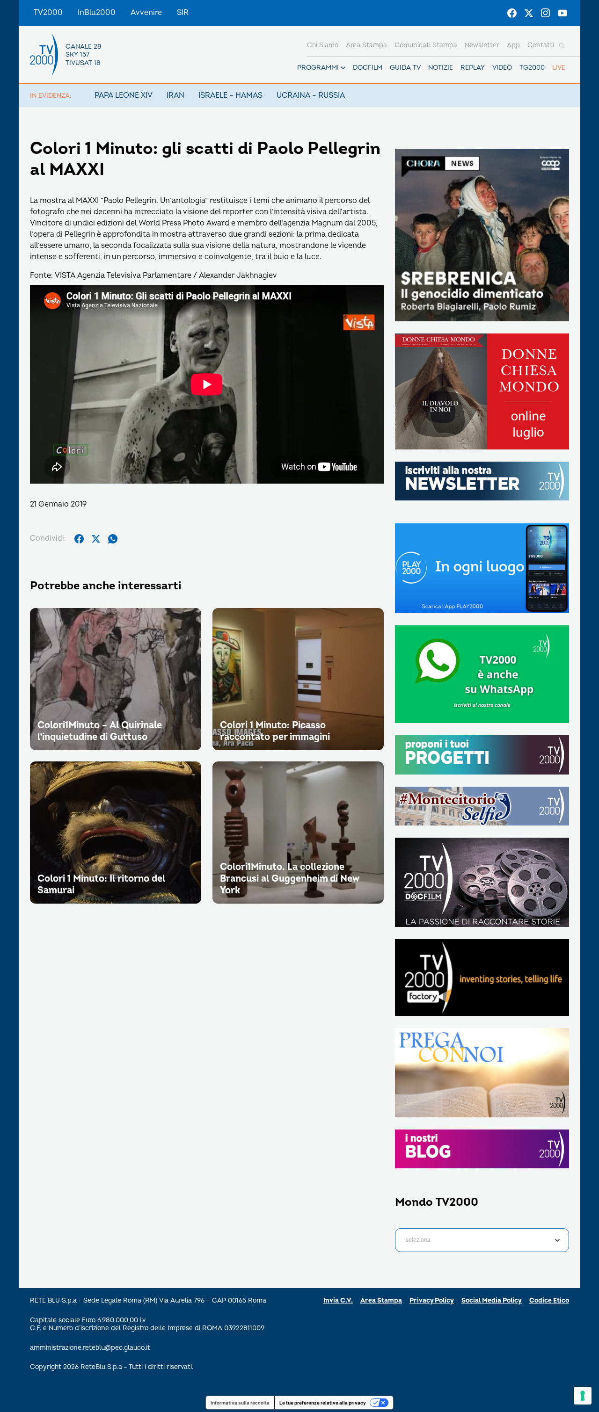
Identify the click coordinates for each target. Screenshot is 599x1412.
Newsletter (482, 45)
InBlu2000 (97, 12)
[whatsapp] (112, 538)
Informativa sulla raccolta (240, 1402)
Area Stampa (381, 1300)
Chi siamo (322, 45)
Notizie (440, 68)
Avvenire (146, 12)
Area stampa (366, 45)
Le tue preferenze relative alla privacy (322, 1402)
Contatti (540, 45)
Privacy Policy (431, 1300)
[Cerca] (561, 45)
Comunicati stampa (425, 45)
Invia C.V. (338, 1300)
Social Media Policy (491, 1300)
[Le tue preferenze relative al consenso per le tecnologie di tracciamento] (583, 1396)
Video (502, 68)
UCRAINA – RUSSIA (311, 95)
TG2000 (532, 68)
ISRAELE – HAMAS (230, 95)
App (513, 45)
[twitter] (95, 538)
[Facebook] (512, 13)
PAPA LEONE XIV (124, 95)
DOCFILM (367, 68)
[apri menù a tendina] (343, 68)
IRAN (175, 95)
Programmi (318, 68)
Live (558, 68)
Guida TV (405, 68)
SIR (183, 12)
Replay (472, 68)
